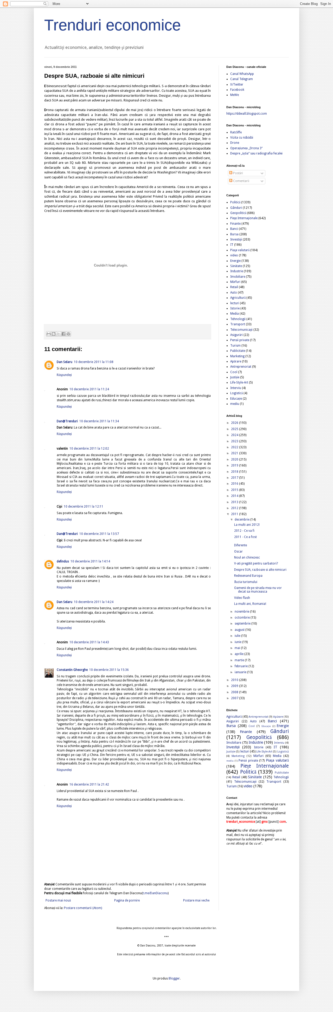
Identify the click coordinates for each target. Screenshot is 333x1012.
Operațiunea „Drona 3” (246, 148)
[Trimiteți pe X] (58, 333)
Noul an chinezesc (247, 557)
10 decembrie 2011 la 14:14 (90, 561)
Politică (235, 202)
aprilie (239, 654)
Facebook (237, 90)
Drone (234, 143)
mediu (234, 404)
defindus (63, 561)
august (240, 630)
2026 (235, 423)
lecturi (234, 303)
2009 (235, 686)
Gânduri (236, 208)
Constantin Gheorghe (72, 670)
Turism (235, 345)
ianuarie (241, 672)
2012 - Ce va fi (244, 531)
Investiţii (236, 239)
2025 (235, 429)
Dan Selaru (64, 362)
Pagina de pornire (127, 900)
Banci (234, 229)
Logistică (236, 393)
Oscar (238, 551)
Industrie (236, 271)
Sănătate (236, 266)
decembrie (242, 519)
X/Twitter (236, 84)
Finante (235, 223)
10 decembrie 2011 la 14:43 (89, 642)
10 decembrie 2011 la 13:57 (99, 534)
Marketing (237, 356)
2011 (235, 514)
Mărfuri (235, 282)
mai (238, 648)
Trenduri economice (112, 25)
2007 (235, 698)
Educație (236, 398)
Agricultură (238, 298)
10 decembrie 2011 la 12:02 (89, 448)
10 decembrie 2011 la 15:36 (109, 670)
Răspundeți (64, 375)
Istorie (235, 308)
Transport (237, 324)
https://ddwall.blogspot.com (246, 113)
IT (231, 244)
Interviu (235, 388)
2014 (235, 496)
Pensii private (239, 340)
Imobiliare (237, 276)
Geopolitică (238, 213)
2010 (235, 680)
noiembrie (242, 611)
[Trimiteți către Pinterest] (68, 333)
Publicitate (237, 351)
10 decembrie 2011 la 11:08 (93, 362)
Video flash (242, 598)
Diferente (240, 545)
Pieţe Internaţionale (244, 218)
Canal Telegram (241, 79)
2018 (235, 471)
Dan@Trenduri (67, 421)
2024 (235, 435)
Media (234, 313)
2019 (235, 465)
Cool (233, 372)
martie (240, 660)
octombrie (243, 617)
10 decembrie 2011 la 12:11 (83, 506)
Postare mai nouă (58, 900)
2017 (235, 477)
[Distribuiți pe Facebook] (63, 333)
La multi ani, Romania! (250, 604)
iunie (238, 642)
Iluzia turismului (245, 582)
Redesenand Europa (248, 576)
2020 (235, 459)
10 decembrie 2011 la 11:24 (89, 389)
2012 (235, 508)
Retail (234, 287)
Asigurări (236, 335)
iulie (238, 636)
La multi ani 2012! (247, 525)
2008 (235, 692)
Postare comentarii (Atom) (83, 908)
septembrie (243, 623)
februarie (241, 666)
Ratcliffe (236, 132)
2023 (235, 441)
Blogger (174, 978)
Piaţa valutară (239, 250)
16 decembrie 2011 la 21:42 (89, 784)
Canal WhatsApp (242, 74)
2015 (235, 490)
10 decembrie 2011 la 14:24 (93, 602)
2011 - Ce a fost (245, 537)
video (234, 255)
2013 (235, 502)
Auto (233, 292)
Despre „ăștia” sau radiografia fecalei (256, 153)
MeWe (234, 95)
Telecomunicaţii (241, 330)
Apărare (235, 361)
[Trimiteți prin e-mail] (48, 333)
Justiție (234, 377)
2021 (235, 453)
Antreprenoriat (240, 366)
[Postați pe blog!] (53, 333)
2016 (235, 483)
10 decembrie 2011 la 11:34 (99, 421)
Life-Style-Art (239, 382)
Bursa (234, 234)
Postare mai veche (196, 900)
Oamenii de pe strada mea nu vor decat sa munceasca (258, 589)
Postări (237, 173)
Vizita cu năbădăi (241, 137)
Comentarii (240, 181)
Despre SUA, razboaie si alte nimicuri (260, 570)
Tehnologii (238, 319)
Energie (235, 261)
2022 (235, 447)
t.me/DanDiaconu (155, 893)
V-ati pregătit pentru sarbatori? (256, 563)
